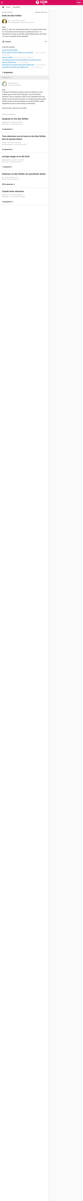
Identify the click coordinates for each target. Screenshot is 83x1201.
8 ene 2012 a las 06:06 (27, 22)
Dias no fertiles (7, 57)
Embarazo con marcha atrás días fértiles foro (18, 65)
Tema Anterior (8, 12)
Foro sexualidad (23, 62)
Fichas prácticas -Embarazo (24, 57)
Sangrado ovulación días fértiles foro (15, 67)
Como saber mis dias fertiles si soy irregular (17, 52)
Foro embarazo (41, 65)
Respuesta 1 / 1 (7, 77)
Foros (8, 7)
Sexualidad (16, 7)
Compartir (8, 41)
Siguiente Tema (40, 12)
